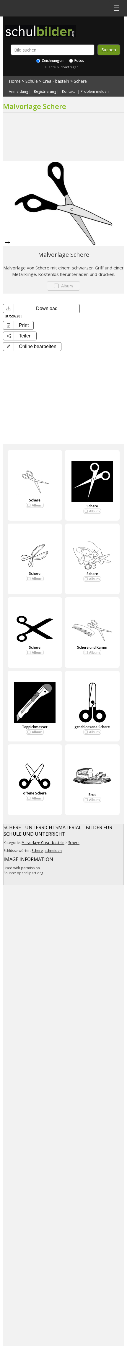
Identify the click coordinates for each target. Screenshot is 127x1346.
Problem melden (95, 91)
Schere (80, 81)
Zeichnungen (52, 60)
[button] (32, 346)
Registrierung (45, 91)
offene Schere (35, 793)
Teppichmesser (35, 726)
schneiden (53, 850)
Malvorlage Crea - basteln (43, 842)
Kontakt (68, 91)
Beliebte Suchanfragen (61, 67)
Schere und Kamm (92, 647)
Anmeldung (18, 91)
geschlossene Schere (92, 726)
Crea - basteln (56, 81)
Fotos (79, 60)
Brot (92, 794)
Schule (31, 81)
